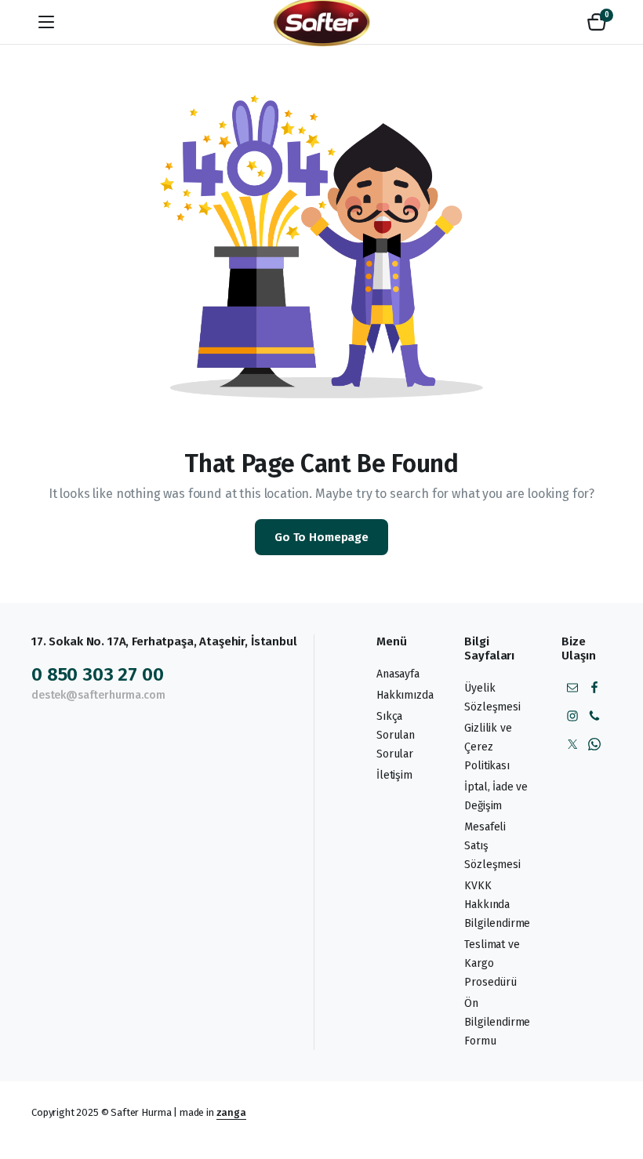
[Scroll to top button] (618, 1088)
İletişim (394, 775)
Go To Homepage (321, 537)
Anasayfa (398, 674)
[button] (597, 22)
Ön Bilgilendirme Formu (497, 1022)
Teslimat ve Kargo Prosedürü (491, 963)
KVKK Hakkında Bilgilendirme (497, 904)
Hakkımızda (404, 695)
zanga (231, 1112)
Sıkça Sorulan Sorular (395, 735)
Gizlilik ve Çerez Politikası (487, 746)
